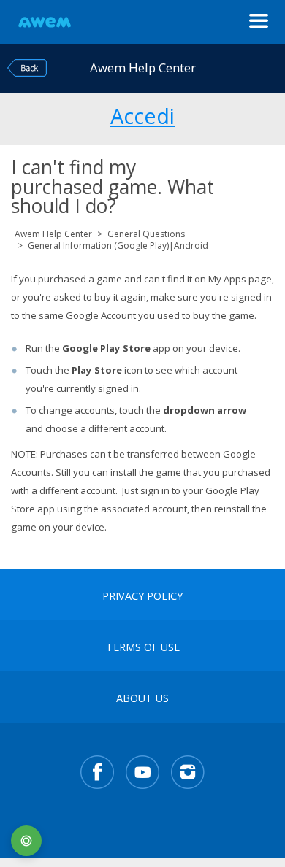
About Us (142, 698)
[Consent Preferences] (26, 840)
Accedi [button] (142, 113)
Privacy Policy (142, 596)
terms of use (143, 647)
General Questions (146, 234)
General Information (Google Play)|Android (118, 245)
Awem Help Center (53, 234)
